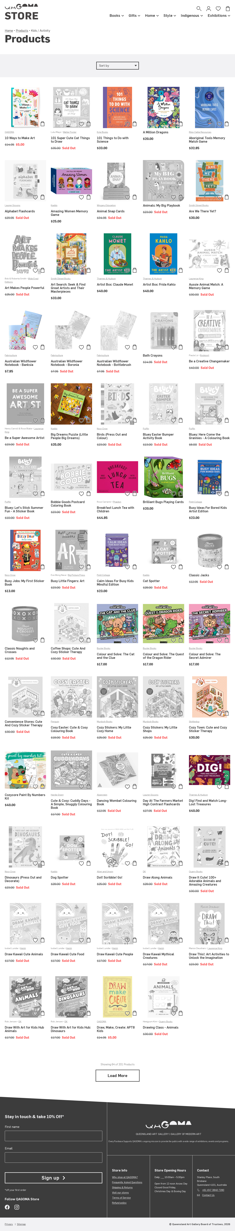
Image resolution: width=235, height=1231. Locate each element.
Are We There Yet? (202, 211)
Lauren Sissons (12, 205)
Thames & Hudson (106, 278)
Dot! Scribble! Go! (109, 877)
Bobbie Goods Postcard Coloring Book (68, 503)
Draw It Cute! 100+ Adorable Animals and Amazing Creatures (205, 881)
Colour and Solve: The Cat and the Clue (115, 656)
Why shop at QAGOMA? (125, 1177)
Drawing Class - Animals (160, 1027)
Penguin (55, 721)
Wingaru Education (106, 205)
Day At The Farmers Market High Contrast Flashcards (163, 802)
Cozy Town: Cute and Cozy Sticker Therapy (208, 729)
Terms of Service (121, 1197)
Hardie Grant (57, 794)
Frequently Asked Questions (127, 1182)
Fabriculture (11, 355)
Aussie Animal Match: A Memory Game (206, 286)
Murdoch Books (104, 721)
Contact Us (208, 1195)
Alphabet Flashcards (20, 211)
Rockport (204, 355)
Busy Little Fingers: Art (67, 581)
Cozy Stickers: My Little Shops (160, 729)
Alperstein (102, 794)
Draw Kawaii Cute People (115, 954)
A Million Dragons (155, 132)
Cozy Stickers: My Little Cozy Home (114, 729)
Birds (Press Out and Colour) (112, 436)
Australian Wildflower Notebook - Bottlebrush (114, 363)
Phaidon (117, 502)
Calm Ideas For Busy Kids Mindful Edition (115, 582)
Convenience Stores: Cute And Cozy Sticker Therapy (24, 723)
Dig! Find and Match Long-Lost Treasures (208, 802)
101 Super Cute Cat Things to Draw (70, 139)
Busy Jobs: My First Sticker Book (24, 582)
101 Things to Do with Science (113, 139)
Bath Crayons (152, 355)
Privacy (9, 1224)
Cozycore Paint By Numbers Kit (25, 796)
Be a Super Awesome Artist (24, 438)
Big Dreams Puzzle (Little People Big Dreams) (69, 436)
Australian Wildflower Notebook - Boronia (66, 363)
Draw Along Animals (157, 877)
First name (12, 1127)
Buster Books (103, 648)
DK (144, 871)
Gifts (133, 15)
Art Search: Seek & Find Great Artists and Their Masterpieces (68, 288)
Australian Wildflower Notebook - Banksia (20, 363)
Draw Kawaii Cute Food (67, 954)
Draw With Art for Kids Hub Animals (24, 1029)
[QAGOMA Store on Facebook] (7, 1207)
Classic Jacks (199, 575)
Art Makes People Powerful (24, 288)
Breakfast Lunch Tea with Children (115, 509)
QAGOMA (9, 132)
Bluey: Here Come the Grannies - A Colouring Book (209, 436)
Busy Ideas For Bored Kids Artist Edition (208, 509)
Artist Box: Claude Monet (115, 284)
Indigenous (190, 15)
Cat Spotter (151, 581)
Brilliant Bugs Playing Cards (163, 502)
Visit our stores (120, 1192)
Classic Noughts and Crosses (20, 650)
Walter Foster (69, 132)
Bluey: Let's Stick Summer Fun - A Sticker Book (24, 509)
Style (168, 15)
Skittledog (194, 721)
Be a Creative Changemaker (209, 361)
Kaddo (54, 205)
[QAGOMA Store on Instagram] (16, 1207)
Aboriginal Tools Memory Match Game (207, 139)
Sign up (50, 1178)
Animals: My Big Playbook (161, 205)
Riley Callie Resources (200, 132)
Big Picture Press (76, 575)
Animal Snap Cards (111, 211)
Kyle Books (102, 132)
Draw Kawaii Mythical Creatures (158, 956)
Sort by (104, 65)
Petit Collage (195, 502)
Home (150, 15)
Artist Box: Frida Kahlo (159, 284)
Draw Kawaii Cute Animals (24, 954)
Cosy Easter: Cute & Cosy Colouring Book (69, 729)
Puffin (146, 428)
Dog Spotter (59, 877)
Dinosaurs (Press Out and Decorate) (23, 879)
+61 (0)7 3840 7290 (213, 1190)
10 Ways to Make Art (20, 138)
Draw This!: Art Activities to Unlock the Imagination (209, 956)
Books (115, 15)
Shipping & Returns (122, 1187)
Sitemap (21, 1224)
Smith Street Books (199, 205)
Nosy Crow (102, 428)
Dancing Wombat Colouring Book (117, 802)
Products (22, 30)
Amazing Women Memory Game (69, 213)
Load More (117, 1075)
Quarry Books (196, 871)
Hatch (23, 948)
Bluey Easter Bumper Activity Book (158, 436)
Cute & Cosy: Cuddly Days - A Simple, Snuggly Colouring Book (71, 804)
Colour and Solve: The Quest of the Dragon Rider (163, 656)
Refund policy (119, 1202)
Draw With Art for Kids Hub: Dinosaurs (71, 1029)
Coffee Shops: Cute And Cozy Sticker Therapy (68, 650)
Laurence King (196, 278)
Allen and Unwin (105, 871)
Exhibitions (217, 15)
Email (9, 1148)
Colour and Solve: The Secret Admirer (205, 656)
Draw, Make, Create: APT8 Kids (116, 1029)
